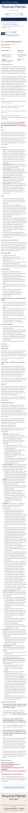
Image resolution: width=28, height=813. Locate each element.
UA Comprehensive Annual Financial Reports (11, 774)
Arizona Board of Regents (7, 762)
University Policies (13, 10)
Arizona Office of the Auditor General (10, 764)
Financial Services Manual (11, 22)
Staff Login (21, 808)
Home (2, 22)
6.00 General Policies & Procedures (10, 24)
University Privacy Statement (10, 808)
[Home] (14, 7)
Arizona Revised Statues (6, 766)
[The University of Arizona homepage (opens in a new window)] (10, 2)
